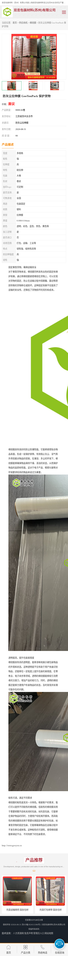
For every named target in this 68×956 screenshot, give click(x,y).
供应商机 (23, 22)
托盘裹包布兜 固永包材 (51, 910)
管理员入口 (38, 933)
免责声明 (28, 933)
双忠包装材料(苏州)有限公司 (53, 925)
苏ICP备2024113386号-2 (32, 925)
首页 (15, 22)
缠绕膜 (33, 22)
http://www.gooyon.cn (12, 845)
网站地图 (49, 933)
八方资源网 (18, 933)
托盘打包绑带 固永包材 (17, 910)
